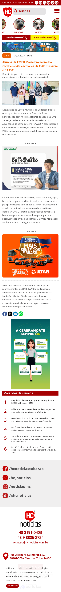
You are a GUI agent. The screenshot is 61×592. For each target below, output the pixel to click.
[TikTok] (53, 3)
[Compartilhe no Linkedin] (15, 314)
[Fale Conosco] (57, 3)
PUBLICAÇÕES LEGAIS (43, 37)
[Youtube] (49, 3)
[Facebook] (37, 3)
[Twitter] (45, 3)
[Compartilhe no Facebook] (4, 314)
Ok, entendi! (13, 586)
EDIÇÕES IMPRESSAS (15, 37)
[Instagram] (41, 3)
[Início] (7, 16)
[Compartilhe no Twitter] (10, 314)
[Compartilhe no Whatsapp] (20, 314)
